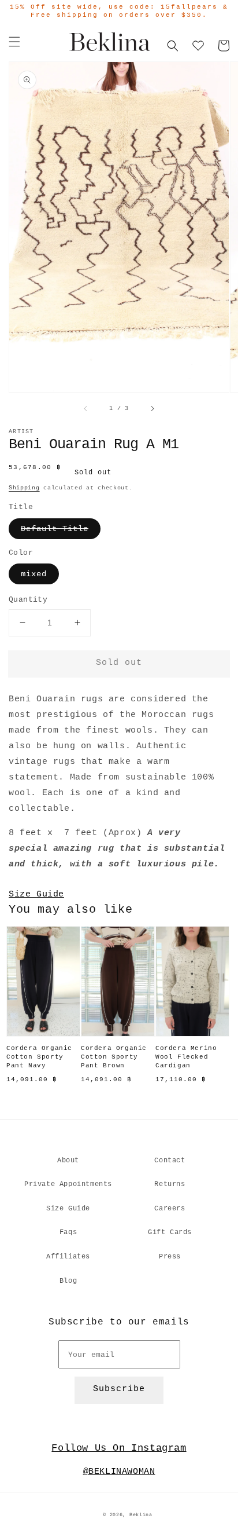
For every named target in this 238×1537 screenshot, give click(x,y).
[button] (14, 41)
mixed (34, 574)
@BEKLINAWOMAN (119, 1472)
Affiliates (68, 1257)
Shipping (24, 488)
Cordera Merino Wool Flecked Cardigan (186, 1057)
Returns (169, 1184)
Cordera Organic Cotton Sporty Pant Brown (114, 1057)
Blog (68, 1281)
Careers (169, 1209)
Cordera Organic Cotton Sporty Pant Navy (39, 1057)
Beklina (141, 1515)
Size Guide (36, 894)
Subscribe (119, 1389)
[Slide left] (86, 409)
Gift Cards (170, 1232)
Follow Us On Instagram (118, 1448)
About (68, 1161)
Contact (169, 1161)
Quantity (28, 599)
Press (170, 1257)
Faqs (68, 1232)
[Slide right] (152, 409)
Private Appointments (68, 1184)
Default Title (54, 528)
